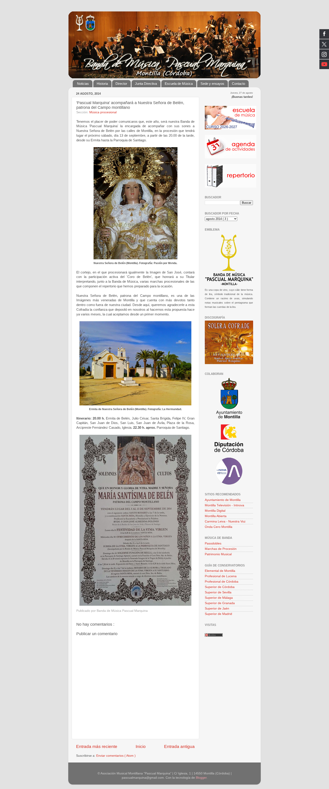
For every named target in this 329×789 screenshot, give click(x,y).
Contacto (238, 83)
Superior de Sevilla (218, 592)
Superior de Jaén (217, 608)
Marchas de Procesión (221, 549)
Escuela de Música (179, 83)
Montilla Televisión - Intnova (224, 505)
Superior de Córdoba (220, 587)
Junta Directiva (146, 83)
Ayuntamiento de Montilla (223, 500)
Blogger (201, 777)
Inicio (141, 746)
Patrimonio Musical (218, 554)
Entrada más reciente (96, 746)
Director (121, 83)
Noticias (83, 83)
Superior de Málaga (219, 597)
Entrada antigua (179, 746)
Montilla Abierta (215, 516)
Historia (102, 83)
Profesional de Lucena (221, 576)
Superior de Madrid (218, 614)
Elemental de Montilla (220, 571)
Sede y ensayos (212, 83)
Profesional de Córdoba (221, 581)
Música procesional (103, 112)
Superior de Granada (220, 603)
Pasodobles (213, 543)
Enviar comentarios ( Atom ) (116, 755)
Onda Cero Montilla (218, 527)
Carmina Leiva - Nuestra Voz (225, 521)
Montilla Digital (215, 510)
